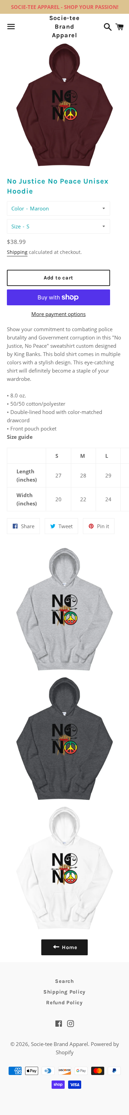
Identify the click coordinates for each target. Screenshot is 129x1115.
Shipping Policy (64, 992)
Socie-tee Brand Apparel (64, 26)
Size (16, 226)
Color (17, 208)
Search (64, 981)
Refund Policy (64, 1002)
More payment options (58, 313)
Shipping (17, 252)
